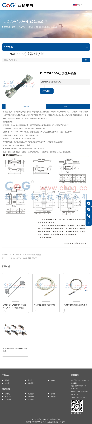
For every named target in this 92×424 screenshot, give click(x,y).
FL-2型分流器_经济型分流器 (46, 27)
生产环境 (31, 399)
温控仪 (30, 380)
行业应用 (31, 397)
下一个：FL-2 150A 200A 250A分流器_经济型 (19, 258)
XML (44, 422)
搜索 (86, 60)
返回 (66, 106)
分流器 (30, 27)
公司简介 (8, 394)
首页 (13, 27)
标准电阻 (31, 383)
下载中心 (54, 394)
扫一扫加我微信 (76, 413)
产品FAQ (8, 397)
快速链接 (6, 389)
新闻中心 (54, 397)
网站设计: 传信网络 (59, 422)
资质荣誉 (31, 394)
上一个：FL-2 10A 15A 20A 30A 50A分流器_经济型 (21, 255)
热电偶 (53, 380)
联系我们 (47, 91)
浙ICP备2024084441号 (34, 422)
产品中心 (22, 27)
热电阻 (7, 383)
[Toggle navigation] (87, 4)
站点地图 (50, 422)
